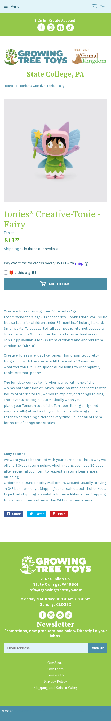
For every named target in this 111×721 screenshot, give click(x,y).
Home (8, 86)
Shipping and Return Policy (56, 687)
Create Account (62, 20)
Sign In (40, 20)
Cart (103, 6)
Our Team (55, 669)
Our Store (55, 663)
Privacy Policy (55, 681)
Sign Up (98, 648)
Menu (14, 6)
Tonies (9, 232)
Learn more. (88, 471)
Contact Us (56, 675)
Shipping (11, 249)
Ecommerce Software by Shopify (78, 711)
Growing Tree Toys (30, 711)
